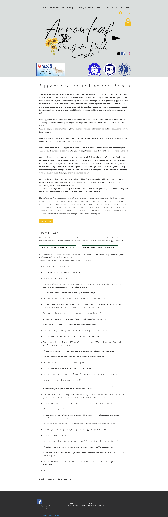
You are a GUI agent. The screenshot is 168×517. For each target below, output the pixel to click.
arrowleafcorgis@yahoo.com (85, 241)
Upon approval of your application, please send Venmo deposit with (64, 254)
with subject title (102, 241)
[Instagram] (128, 53)
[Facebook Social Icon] (39, 501)
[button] (128, 22)
